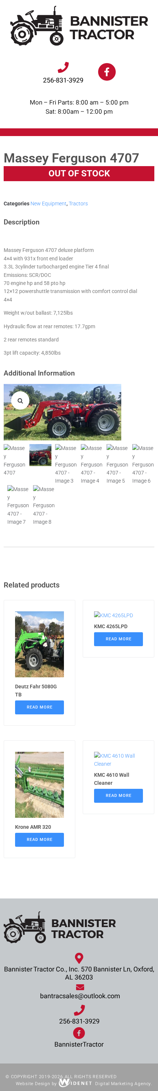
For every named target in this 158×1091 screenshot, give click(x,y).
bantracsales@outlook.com (80, 996)
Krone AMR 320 (33, 827)
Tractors (78, 203)
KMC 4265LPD (111, 626)
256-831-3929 (63, 80)
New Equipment (48, 203)
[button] (20, 400)
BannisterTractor (79, 1045)
